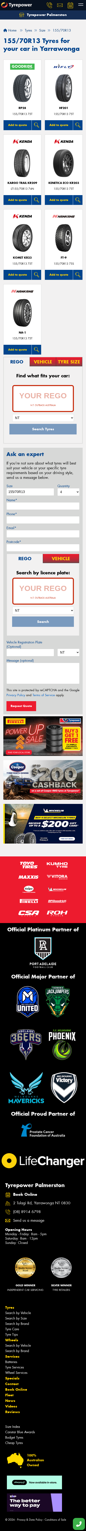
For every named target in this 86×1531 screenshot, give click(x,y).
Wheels (11, 1340)
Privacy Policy (15, 695)
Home (11, 30)
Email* (11, 528)
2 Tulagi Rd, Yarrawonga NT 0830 (41, 1203)
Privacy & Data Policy (29, 1519)
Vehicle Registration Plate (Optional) (24, 644)
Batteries (11, 1362)
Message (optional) (20, 660)
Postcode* (13, 542)
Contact (12, 1384)
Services (12, 1356)
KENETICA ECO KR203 (63, 183)
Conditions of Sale (55, 1519)
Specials (12, 1378)
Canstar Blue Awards (20, 1432)
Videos (11, 1406)
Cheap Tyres (14, 1443)
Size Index (12, 1427)
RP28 (22, 108)
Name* (11, 500)
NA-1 (22, 332)
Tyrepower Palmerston (46, 14)
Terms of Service (44, 695)
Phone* (11, 514)
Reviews (12, 1412)
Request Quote (21, 706)
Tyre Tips (11, 1334)
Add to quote (17, 125)
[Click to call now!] (49, 5)
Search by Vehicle (18, 1313)
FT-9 (64, 257)
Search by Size (16, 1318)
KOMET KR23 (22, 257)
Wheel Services (16, 1373)
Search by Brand (17, 1324)
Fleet (9, 1395)
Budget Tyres (14, 1437)
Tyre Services (14, 1367)
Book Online (16, 1389)
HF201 (63, 108)
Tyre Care (12, 1329)
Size (9, 486)
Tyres (9, 1307)
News (10, 1400)
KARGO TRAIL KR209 (22, 183)
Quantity (63, 486)
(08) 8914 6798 (27, 1211)
